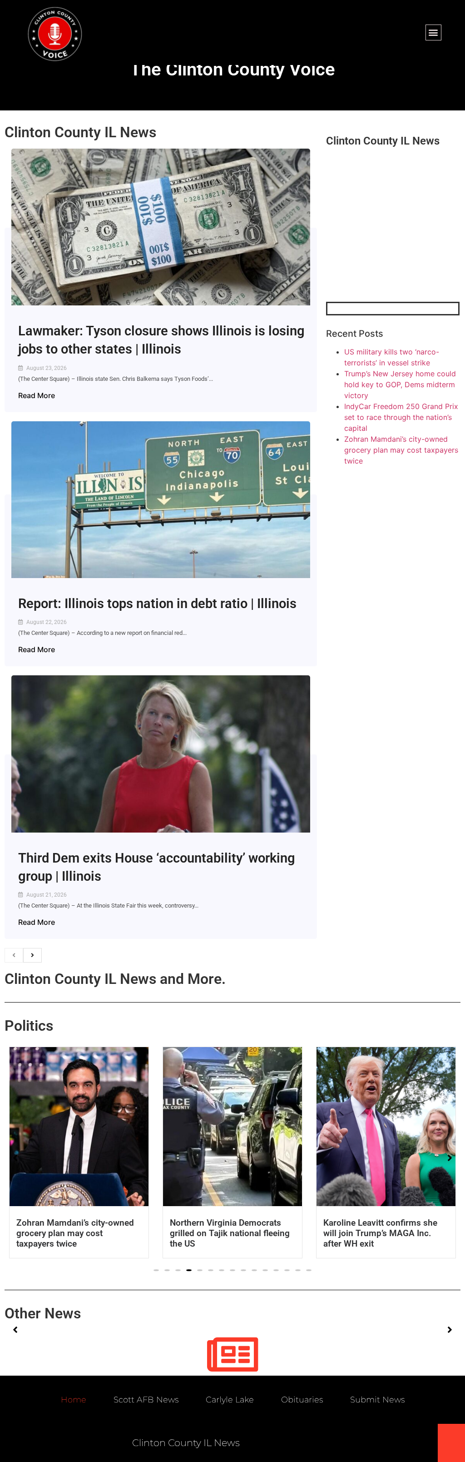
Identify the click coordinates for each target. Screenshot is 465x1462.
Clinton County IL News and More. (115, 979)
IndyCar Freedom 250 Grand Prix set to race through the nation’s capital (401, 417)
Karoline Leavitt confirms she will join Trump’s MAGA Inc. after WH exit (380, 1233)
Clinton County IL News (80, 132)
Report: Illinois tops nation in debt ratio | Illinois (157, 603)
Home (73, 1400)
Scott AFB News (146, 1400)
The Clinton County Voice (232, 69)
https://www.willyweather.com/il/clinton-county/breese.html (394, 254)
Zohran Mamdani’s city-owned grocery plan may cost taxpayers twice (401, 449)
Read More (36, 395)
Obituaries (302, 1400)
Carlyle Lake (230, 1400)
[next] (32, 955)
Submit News (377, 1400)
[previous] (14, 955)
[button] (433, 32)
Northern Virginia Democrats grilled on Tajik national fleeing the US (230, 1233)
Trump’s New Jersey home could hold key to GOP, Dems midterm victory (400, 384)
